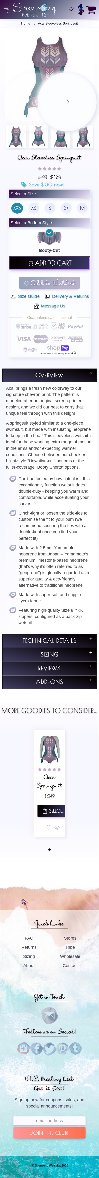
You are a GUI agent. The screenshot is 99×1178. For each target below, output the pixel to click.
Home (25, 23)
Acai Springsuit (49, 782)
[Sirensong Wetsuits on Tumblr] (75, 1048)
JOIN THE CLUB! (49, 1133)
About (29, 965)
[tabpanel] (49, 783)
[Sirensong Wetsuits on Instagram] (23, 1048)
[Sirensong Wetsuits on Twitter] (49, 1048)
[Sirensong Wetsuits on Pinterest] (62, 1048)
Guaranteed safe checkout (49, 318)
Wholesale (70, 956)
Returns (29, 947)
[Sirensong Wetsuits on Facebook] (36, 1048)
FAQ (29, 938)
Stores (70, 938)
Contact (70, 965)
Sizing (29, 956)
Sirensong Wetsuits (34, 10)
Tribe (70, 947)
